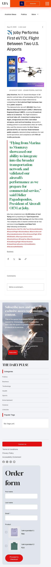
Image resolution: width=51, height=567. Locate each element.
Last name (9, 502)
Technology (6, 386)
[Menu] (47, 4)
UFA (5, 3)
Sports (4, 395)
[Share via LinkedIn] (20, 259)
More (34, 14)
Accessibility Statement (11, 457)
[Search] (21, 3)
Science (5, 405)
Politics (24, 14)
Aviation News (10, 14)
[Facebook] (3, 462)
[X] (7, 462)
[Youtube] (14, 462)
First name (9, 492)
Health (4, 391)
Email (10, 335)
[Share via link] (25, 259)
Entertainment (7, 400)
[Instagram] (10, 462)
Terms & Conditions (10, 449)
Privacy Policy (8, 453)
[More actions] (42, 26)
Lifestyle (5, 409)
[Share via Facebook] (8, 259)
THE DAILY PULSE (15, 365)
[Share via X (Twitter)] (14, 259)
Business (10, 251)
